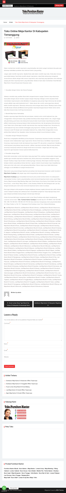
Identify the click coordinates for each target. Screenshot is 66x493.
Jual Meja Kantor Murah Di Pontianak (20, 261)
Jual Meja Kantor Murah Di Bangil (51, 210)
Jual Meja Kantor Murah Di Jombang (40, 232)
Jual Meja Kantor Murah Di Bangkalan (14, 212)
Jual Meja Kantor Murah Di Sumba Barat (24, 273)
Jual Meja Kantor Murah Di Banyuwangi (22, 214)
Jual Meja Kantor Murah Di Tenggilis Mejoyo (21, 279)
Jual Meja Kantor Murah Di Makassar (19, 243)
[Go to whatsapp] (4, 488)
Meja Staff (7, 477)
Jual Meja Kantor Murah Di (13, 207)
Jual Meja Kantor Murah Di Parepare (32, 259)
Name (5, 344)
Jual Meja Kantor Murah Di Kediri (26, 234)
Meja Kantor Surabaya (10, 173)
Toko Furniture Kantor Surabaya (27, 199)
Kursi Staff (14, 477)
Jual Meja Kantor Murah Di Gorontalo (14, 228)
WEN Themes (60, 490)
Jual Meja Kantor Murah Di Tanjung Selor (15, 277)
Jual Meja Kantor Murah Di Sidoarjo (30, 268)
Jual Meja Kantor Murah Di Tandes (52, 275)
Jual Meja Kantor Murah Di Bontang (25, 221)
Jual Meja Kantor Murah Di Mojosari (24, 248)
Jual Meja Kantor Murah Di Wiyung (49, 284)
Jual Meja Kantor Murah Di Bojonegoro (41, 219)
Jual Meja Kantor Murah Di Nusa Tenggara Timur (38, 252)
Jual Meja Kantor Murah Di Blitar (21, 219)
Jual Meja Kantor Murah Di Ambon (29, 207)
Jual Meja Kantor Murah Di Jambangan (37, 230)
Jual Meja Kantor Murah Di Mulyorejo (44, 248)
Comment (7, 323)
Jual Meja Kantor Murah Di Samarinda (24, 264)
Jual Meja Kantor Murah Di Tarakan (35, 277)
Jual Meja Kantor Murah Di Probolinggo (40, 261)
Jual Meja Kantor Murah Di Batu (41, 214)
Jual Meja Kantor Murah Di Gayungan (30, 225)
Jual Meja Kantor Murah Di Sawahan (28, 266)
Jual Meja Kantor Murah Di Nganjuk (26, 250)
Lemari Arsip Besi (24, 477)
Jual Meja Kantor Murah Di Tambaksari (32, 275)
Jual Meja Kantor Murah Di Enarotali (47, 223)
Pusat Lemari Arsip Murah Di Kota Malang (18, 387)
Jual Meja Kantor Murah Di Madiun (38, 241)
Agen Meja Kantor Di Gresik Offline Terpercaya (19, 393)
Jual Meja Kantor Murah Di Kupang (34, 239)
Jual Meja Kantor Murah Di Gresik (33, 228)
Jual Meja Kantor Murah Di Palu (48, 257)
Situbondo (46, 286)
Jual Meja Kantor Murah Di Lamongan (18, 241)
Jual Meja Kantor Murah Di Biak (41, 216)
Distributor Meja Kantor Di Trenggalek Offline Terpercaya (22, 384)
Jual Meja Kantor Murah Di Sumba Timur (46, 273)
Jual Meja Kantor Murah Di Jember (20, 232)
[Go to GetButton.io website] (4, 491)
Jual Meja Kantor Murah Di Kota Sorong (28, 237)
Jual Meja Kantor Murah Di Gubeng (52, 228)
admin (17, 37)
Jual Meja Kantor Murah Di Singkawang (14, 270)
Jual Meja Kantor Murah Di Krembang (14, 239)
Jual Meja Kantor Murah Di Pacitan (28, 255)
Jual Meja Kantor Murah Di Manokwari (20, 246)
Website (6, 357)
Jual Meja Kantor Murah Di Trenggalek (25, 282)
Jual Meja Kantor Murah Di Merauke (41, 246)
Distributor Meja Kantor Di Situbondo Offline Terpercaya (21, 380)
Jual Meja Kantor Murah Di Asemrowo (49, 207)
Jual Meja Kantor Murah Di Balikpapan (31, 210)
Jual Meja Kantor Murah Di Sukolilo (35, 270)
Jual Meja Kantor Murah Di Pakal (46, 255)
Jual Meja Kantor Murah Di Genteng (49, 225)
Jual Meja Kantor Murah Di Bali (12, 210)
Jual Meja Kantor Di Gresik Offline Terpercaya (18, 390)
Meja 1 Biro (33, 477)
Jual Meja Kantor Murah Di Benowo (23, 216)
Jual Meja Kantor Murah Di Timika (43, 279)
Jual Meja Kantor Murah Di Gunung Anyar (15, 230)
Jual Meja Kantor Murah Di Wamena (30, 284)
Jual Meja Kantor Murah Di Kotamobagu (50, 237)
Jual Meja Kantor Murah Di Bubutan (45, 221)
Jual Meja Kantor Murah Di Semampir (49, 266)
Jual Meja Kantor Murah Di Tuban (45, 282)
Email (5, 350)
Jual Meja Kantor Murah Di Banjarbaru (35, 212)
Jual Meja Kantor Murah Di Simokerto (50, 268)
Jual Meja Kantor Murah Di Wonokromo (32, 286)
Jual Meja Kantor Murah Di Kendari (44, 234)
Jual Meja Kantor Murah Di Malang (39, 243)
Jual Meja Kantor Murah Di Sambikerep (45, 264)
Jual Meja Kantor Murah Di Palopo (30, 257)
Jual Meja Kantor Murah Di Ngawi (45, 250)
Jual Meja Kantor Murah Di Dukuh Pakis (27, 223)
